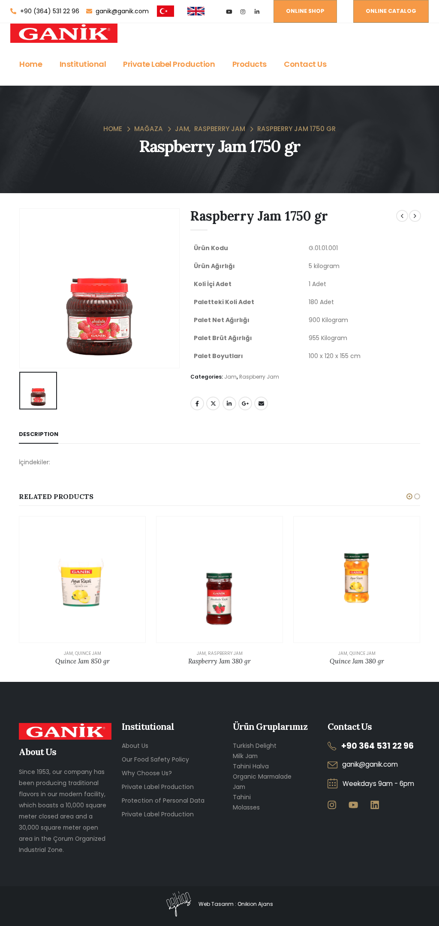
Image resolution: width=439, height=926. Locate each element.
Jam (230, 376)
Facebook (197, 403)
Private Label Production (169, 64)
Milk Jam (245, 756)
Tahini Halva (251, 766)
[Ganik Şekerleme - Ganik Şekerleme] (63, 33)
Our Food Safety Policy (155, 759)
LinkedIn (229, 403)
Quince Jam (88, 653)
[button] (409, 496)
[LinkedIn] (257, 11)
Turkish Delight (255, 745)
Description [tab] (38, 434)
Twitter (213, 403)
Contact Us (305, 64)
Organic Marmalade (262, 776)
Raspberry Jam (259, 376)
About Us (135, 745)
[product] (82, 579)
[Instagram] (243, 11)
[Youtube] (229, 11)
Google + (245, 403)
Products (249, 64)
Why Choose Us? (147, 773)
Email (261, 403)
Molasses (246, 807)
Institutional (83, 64)
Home (30, 64)
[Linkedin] (374, 804)
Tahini (242, 797)
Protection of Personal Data (163, 800)
